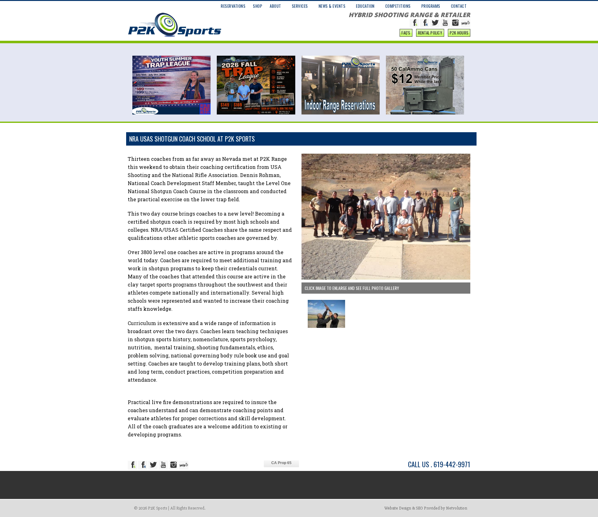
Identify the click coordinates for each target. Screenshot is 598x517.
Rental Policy (430, 33)
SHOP (257, 6)
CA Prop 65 (281, 463)
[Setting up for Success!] (326, 326)
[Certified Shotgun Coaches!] (385, 278)
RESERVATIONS (233, 6)
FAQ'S (405, 33)
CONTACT (459, 6)
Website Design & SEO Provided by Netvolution (425, 508)
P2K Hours (459, 33)
